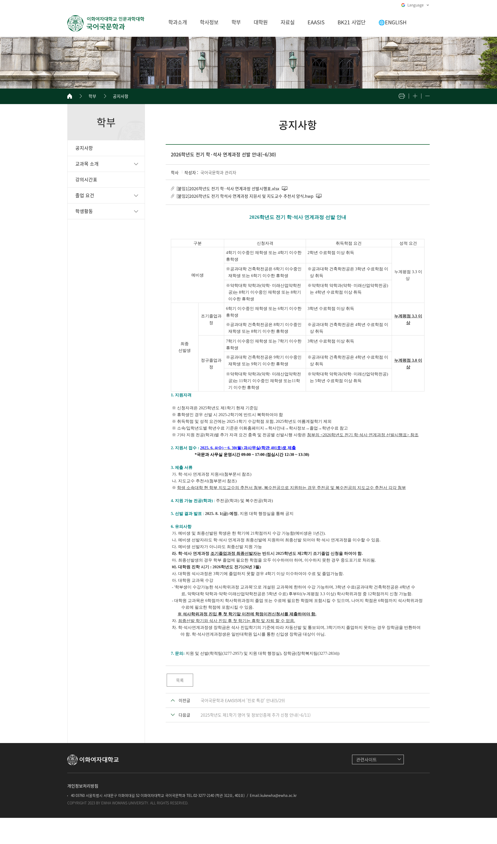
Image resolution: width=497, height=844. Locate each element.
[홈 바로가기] (69, 96)
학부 (92, 96)
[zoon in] (415, 96)
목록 (180, 680)
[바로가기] (106, 23)
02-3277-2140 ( (204, 795)
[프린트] (402, 96)
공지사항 (120, 96)
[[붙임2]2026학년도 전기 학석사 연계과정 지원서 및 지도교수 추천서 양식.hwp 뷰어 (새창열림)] (319, 196)
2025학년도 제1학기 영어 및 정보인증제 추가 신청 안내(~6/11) (256, 715)
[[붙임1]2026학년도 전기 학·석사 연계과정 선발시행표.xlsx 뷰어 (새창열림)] (285, 188)
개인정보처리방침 (82, 786)
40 (72, 795)
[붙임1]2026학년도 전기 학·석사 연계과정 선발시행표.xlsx (228, 188)
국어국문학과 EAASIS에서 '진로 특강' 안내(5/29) (243, 700)
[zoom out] (427, 96)
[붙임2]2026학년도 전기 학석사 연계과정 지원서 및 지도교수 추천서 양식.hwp (245, 196)
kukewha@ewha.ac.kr (278, 795)
